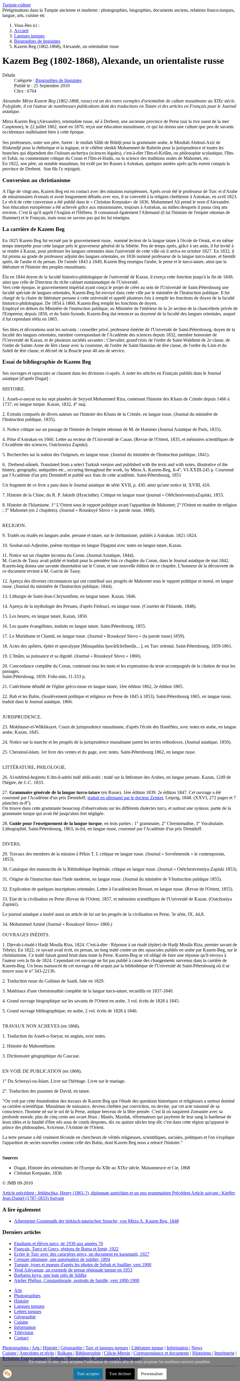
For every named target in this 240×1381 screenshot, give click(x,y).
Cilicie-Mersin (117, 1353)
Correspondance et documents (161, 1353)
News (196, 1347)
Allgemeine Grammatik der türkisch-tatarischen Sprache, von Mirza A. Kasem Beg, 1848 (96, 1221)
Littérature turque (147, 1347)
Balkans (65, 1353)
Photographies (27, 1295)
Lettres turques (27, 1311)
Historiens (202, 1353)
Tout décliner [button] (120, 1374)
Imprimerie (224, 1353)
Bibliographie (88, 1353)
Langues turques (29, 1306)
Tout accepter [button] (88, 1374)
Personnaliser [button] (152, 1374)
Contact (21, 1337)
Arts (18, 1290)
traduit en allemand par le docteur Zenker (125, 797)
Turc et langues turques (106, 1347)
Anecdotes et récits (36, 1353)
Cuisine (21, 1322)
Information (25, 1327)
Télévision (23, 1332)
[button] (7, 1373)
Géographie (25, 1316)
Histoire (21, 1300)
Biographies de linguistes (58, 80)
